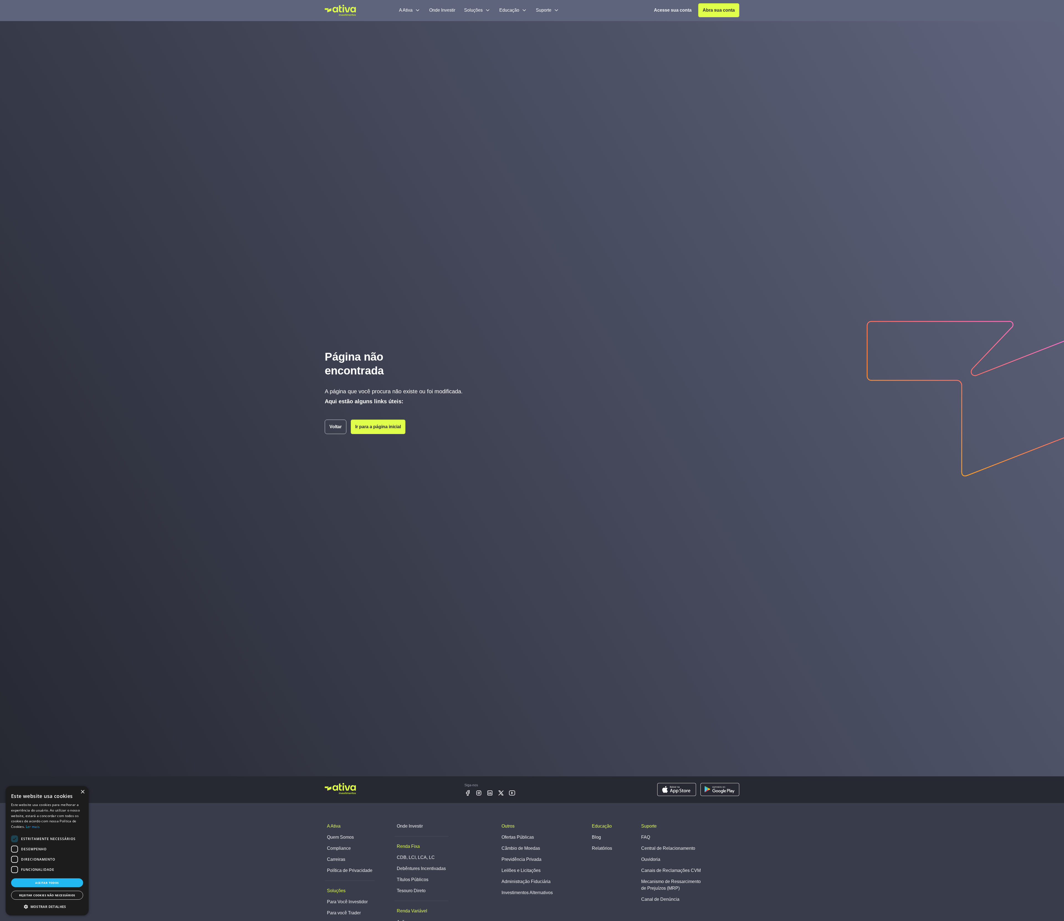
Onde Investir (442, 10)
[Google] (719, 789)
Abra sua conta (719, 10)
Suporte (543, 10)
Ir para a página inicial (378, 426)
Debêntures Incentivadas (421, 868)
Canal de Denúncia (660, 899)
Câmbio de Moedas (521, 848)
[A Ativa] (340, 10)
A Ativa (406, 10)
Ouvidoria (650, 859)
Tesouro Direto (411, 890)
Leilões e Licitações (521, 870)
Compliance (339, 848)
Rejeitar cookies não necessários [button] (47, 895)
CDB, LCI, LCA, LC (416, 857)
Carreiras (336, 859)
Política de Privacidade (349, 870)
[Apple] (676, 789)
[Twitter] (501, 793)
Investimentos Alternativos (527, 892)
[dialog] (47, 850)
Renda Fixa (408, 846)
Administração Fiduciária (526, 881)
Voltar (335, 426)
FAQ (645, 837)
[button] (47, 906)
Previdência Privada (521, 859)
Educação (509, 10)
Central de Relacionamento (668, 848)
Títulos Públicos (412, 879)
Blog (596, 837)
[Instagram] (478, 793)
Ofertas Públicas (518, 837)
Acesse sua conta (673, 10)
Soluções (473, 10)
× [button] (82, 792)
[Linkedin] (490, 793)
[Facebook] (467, 793)
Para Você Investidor (347, 901)
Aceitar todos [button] (47, 883)
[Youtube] (512, 793)
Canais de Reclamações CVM (671, 870)
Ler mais (33, 826)
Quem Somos (340, 837)
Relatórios (602, 848)
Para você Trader (344, 912)
